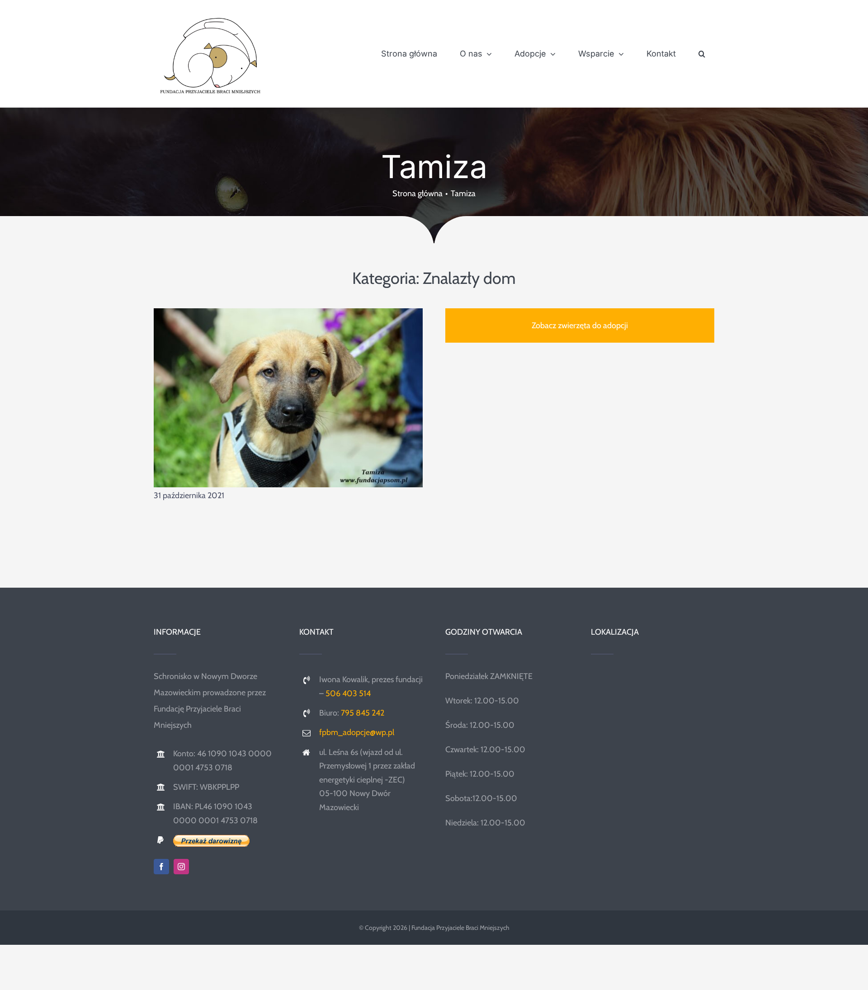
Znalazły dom (469, 278)
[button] (701, 53)
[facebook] (161, 866)
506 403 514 (348, 693)
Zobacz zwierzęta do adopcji (580, 325)
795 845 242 (362, 713)
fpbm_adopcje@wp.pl (356, 732)
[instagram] (181, 866)
